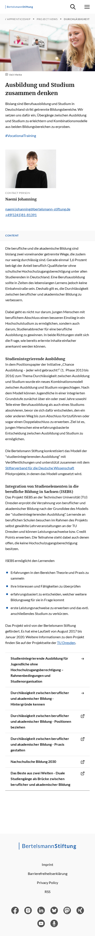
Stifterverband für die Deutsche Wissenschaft (39, 468)
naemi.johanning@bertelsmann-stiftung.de (37, 209)
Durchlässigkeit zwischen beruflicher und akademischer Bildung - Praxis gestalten (40, 744)
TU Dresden (66, 642)
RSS (47, 891)
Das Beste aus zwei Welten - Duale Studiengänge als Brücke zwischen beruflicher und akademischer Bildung (40, 778)
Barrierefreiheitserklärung (47, 873)
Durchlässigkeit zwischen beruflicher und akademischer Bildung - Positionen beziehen (41, 721)
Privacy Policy (47, 882)
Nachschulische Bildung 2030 (33, 761)
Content (12, 235)
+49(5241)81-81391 (21, 215)
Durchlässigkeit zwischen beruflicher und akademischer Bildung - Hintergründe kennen (40, 698)
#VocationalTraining (20, 135)
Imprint (47, 864)
